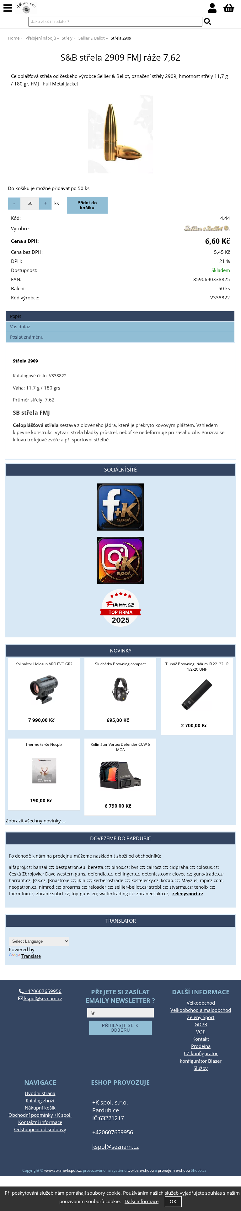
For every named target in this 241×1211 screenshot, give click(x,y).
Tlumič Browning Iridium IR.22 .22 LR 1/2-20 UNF (196, 666)
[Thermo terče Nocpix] (44, 770)
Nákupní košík (40, 1108)
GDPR (201, 1024)
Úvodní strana (40, 1093)
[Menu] (7, 8)
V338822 (220, 297)
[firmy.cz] (120, 608)
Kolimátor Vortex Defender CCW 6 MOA (120, 747)
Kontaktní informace (40, 1122)
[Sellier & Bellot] (206, 230)
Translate (31, 956)
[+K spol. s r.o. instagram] (120, 560)
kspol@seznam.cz (42, 998)
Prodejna (201, 1046)
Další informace (141, 1201)
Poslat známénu (27, 337)
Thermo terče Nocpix (43, 744)
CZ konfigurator (201, 1053)
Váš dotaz (20, 327)
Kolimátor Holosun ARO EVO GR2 (43, 664)
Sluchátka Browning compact (120, 664)
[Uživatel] (215, 10)
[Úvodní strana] (26, 8)
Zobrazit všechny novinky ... (36, 820)
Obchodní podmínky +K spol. (40, 1115)
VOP (201, 1031)
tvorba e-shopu (140, 1170)
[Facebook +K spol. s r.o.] (120, 529)
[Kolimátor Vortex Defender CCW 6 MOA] (120, 775)
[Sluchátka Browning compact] (120, 689)
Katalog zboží (40, 1100)
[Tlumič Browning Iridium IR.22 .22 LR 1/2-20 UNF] (196, 695)
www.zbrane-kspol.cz (62, 1170)
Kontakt (200, 1039)
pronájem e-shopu (174, 1170)
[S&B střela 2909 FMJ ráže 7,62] (120, 134)
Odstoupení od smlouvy (40, 1129)
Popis (15, 316)
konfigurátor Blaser (201, 1061)
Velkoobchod (201, 1003)
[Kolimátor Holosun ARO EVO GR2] (43, 689)
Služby (201, 1068)
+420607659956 (43, 991)
